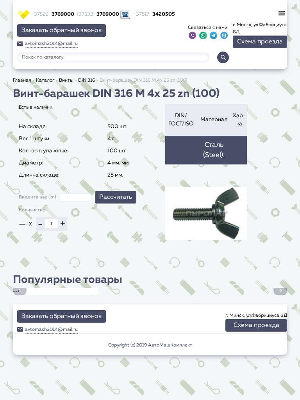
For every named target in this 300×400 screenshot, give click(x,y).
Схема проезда (260, 42)
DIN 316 (86, 80)
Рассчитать (115, 197)
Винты (66, 80)
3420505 (154, 14)
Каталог (45, 80)
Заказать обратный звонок (61, 30)
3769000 (53, 14)
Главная (22, 80)
